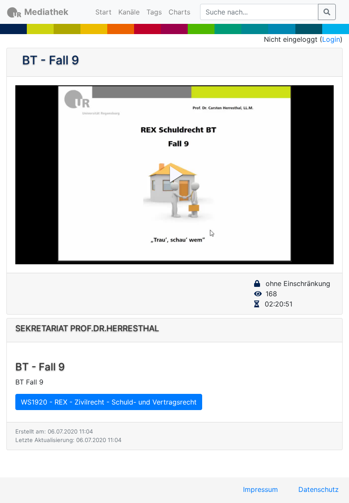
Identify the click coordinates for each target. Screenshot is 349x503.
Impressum (260, 489)
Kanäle (129, 12)
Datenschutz (318, 489)
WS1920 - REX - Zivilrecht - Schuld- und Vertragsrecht (109, 402)
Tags (154, 12)
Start (105, 11)
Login (331, 39)
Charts (179, 12)
